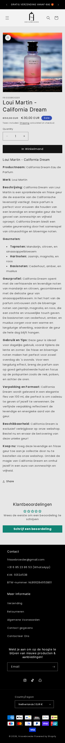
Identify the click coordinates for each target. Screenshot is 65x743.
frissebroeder (26, 736)
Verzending (14, 603)
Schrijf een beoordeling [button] (33, 529)
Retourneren (15, 611)
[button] (7, 18)
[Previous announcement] (7, 5)
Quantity (8, 129)
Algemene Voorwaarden (23, 620)
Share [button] (10, 481)
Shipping (24, 123)
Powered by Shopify (45, 736)
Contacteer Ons (18, 636)
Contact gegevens (20, 628)
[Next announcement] (58, 5)
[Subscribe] (54, 667)
